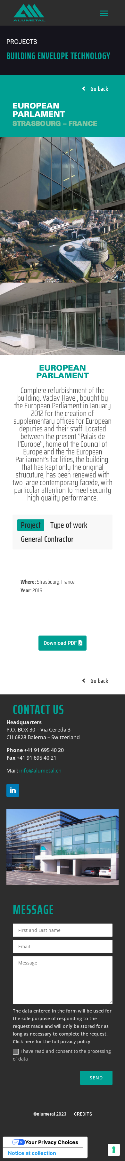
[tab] (30, 525)
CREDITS (83, 1114)
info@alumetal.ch (40, 770)
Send (96, 1078)
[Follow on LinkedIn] (12, 790)
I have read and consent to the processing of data (62, 1055)
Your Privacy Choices (51, 1142)
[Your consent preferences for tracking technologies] (114, 1150)
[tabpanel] (63, 591)
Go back (99, 89)
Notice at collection (32, 1153)
